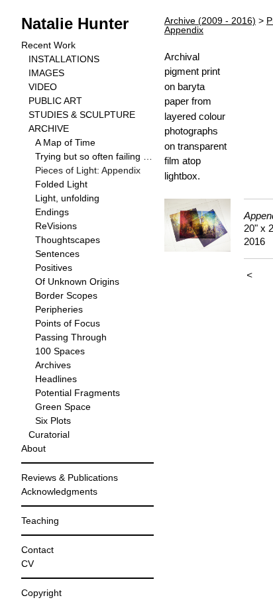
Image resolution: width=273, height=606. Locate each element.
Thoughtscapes (67, 239)
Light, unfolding (67, 198)
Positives (53, 267)
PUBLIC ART (55, 100)
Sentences (57, 253)
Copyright (41, 592)
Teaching (40, 520)
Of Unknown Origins (77, 281)
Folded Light (61, 184)
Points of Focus (67, 323)
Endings (52, 212)
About (33, 448)
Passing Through (71, 337)
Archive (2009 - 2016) (210, 20)
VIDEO (42, 86)
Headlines (56, 379)
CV (27, 563)
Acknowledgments (59, 491)
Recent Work (48, 45)
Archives (53, 365)
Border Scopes (66, 295)
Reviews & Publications (69, 477)
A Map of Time (65, 142)
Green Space (63, 406)
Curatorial (49, 434)
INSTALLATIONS (63, 59)
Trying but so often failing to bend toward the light (94, 156)
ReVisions (56, 226)
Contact (37, 549)
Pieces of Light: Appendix (87, 170)
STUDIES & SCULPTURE (81, 114)
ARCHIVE (48, 128)
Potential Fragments (77, 392)
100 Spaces (60, 351)
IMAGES (46, 73)
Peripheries (59, 309)
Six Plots (53, 420)
